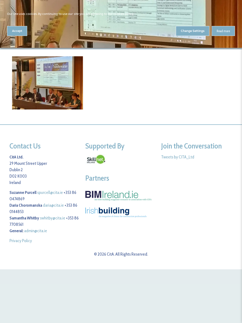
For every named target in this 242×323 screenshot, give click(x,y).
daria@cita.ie (53, 205)
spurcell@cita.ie (50, 192)
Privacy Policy (20, 240)
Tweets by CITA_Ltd (177, 157)
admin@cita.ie (35, 230)
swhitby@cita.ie (52, 218)
